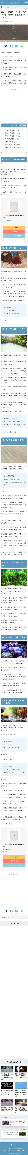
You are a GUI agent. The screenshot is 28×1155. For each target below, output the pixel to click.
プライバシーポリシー (18, 1150)
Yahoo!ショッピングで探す (14, 235)
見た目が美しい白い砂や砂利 (12, 130)
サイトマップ (7, 1150)
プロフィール (12, 1148)
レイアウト (12, 917)
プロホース (4, 502)
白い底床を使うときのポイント (13, 139)
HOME (15, 1145)
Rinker (9, 220)
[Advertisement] (14, 106)
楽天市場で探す (14, 231)
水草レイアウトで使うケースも (13, 142)
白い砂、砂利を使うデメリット (13, 136)
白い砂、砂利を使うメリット (12, 133)
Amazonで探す (14, 227)
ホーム (6, 1148)
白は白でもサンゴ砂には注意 (12, 144)
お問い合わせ (20, 1148)
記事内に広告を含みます (13, 52)
